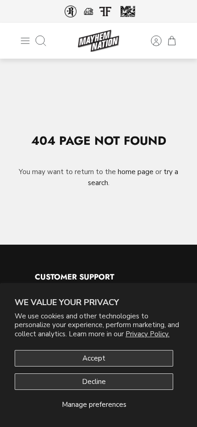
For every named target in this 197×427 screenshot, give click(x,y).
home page (135, 171)
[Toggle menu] (25, 41)
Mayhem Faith (88, 11)
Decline (94, 381)
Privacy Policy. (148, 334)
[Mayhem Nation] (98, 41)
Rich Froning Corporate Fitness (70, 11)
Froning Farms (105, 11)
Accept (93, 358)
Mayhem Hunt (128, 11)
